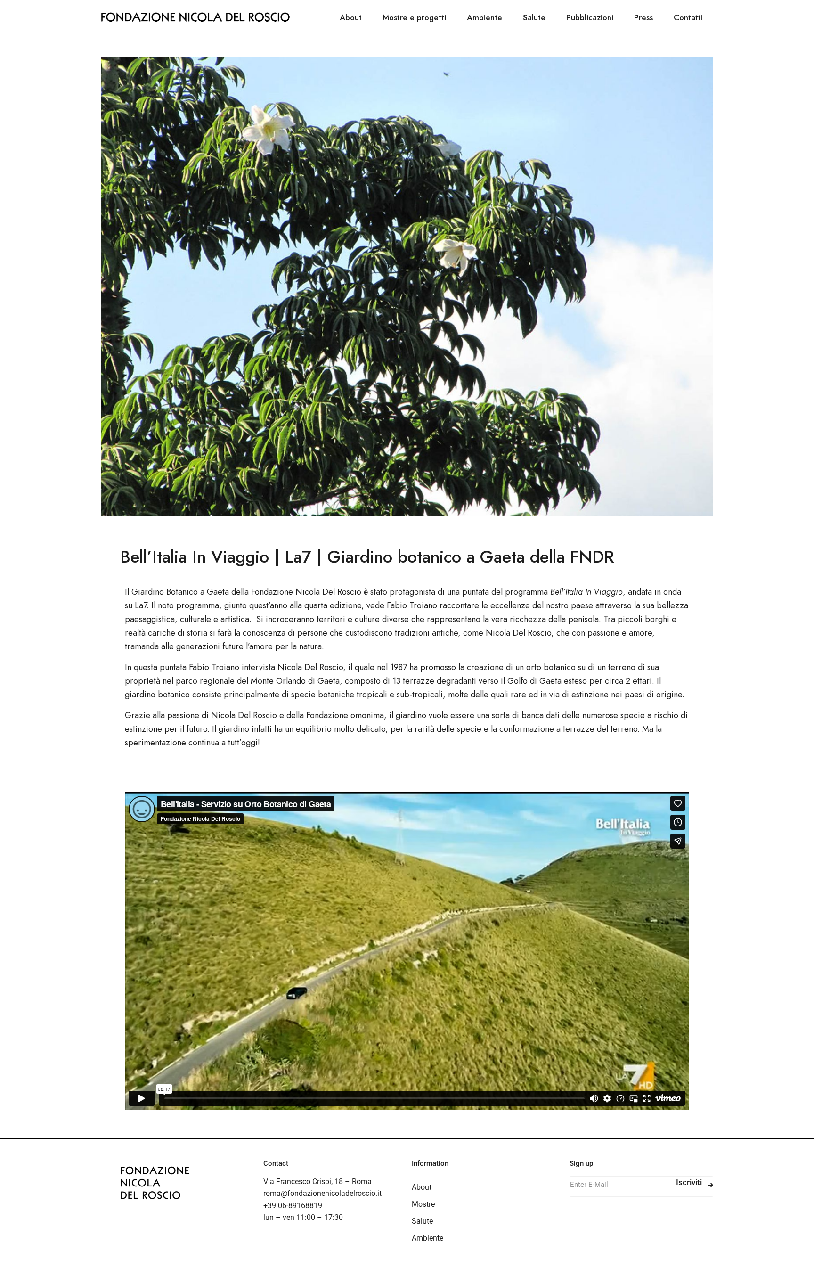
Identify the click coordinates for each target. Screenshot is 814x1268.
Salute (422, 1221)
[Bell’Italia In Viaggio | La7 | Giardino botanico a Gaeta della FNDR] (407, 286)
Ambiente (427, 1238)
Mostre (423, 1204)
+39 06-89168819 (292, 1205)
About (421, 1187)
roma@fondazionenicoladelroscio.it (322, 1193)
